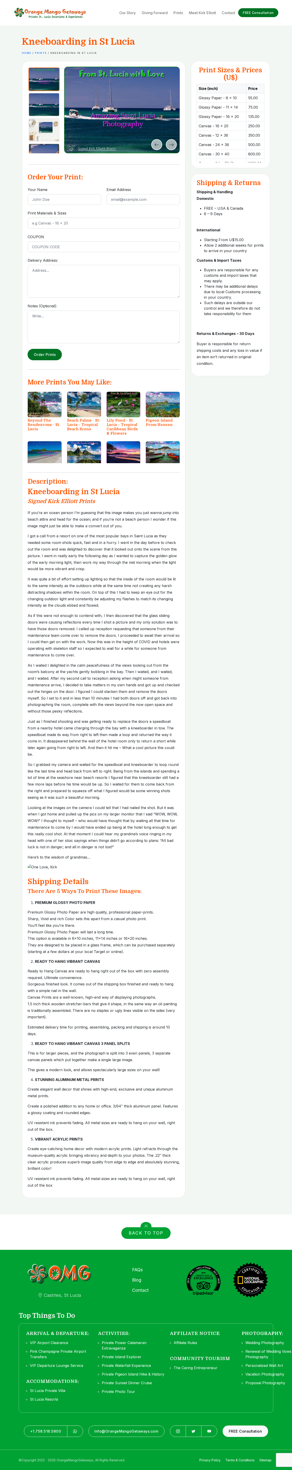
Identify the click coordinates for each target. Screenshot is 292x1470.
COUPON (36, 237)
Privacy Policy (210, 1460)
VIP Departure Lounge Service (56, 1365)
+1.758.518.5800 (45, 1431)
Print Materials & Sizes (47, 213)
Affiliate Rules (185, 1342)
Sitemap (265, 1460)
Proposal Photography (265, 1383)
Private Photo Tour (118, 1391)
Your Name (37, 189)
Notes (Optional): (42, 306)
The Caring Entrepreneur (195, 1368)
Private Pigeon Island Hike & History (133, 1374)
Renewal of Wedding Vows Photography (268, 1354)
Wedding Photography (264, 1342)
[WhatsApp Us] (75, 1431)
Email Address (119, 189)
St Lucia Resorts (44, 1399)
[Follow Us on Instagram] (178, 1431)
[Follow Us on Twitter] (194, 1431)
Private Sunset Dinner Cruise (127, 1383)
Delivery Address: (43, 260)
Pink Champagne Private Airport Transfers (58, 1354)
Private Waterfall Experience (126, 1365)
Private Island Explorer (121, 1357)
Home (26, 53)
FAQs (137, 1269)
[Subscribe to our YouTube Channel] (209, 1431)
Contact (140, 1290)
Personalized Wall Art (264, 1365)
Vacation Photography (264, 1374)
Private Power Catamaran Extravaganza (124, 1345)
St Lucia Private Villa (47, 1390)
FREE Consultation (258, 13)
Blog (136, 1280)
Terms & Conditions (240, 1460)
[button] (44, 79)
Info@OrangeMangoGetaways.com (126, 1431)
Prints (41, 53)
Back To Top (146, 1233)
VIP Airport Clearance (49, 1342)
